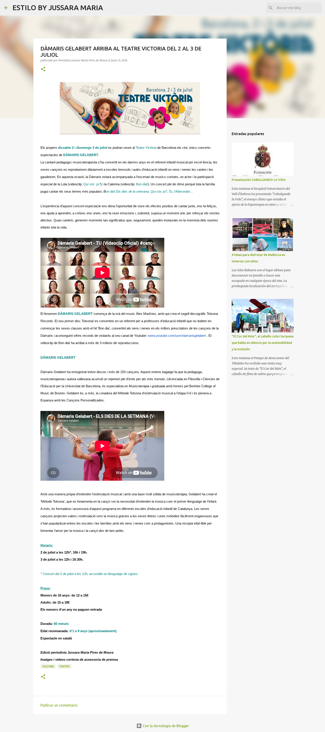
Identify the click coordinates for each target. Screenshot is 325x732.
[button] (43, 69)
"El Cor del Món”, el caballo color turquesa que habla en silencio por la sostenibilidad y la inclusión (263, 343)
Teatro (64, 666)
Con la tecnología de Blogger (165, 726)
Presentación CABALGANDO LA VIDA (259, 180)
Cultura (48, 666)
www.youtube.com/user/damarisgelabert (177, 335)
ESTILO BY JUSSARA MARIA (57, 8)
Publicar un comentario (59, 705)
